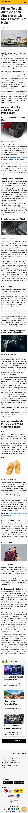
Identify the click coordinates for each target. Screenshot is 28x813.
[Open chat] (24, 809)
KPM (22, 649)
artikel (21, 638)
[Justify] (25, 2)
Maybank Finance (19, 644)
